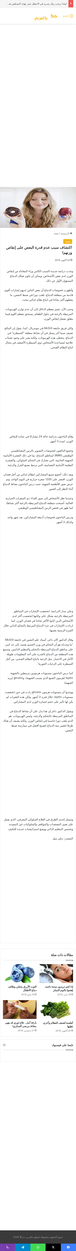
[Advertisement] (38, 65)
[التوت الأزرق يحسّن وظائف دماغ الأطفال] (20, 973)
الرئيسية (65, 233)
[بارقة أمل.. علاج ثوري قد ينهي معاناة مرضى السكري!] (20, 1009)
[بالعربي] (47, 15)
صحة (56, 233)
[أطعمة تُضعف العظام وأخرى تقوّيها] (56, 1009)
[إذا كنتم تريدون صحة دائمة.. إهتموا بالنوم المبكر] (56, 973)
